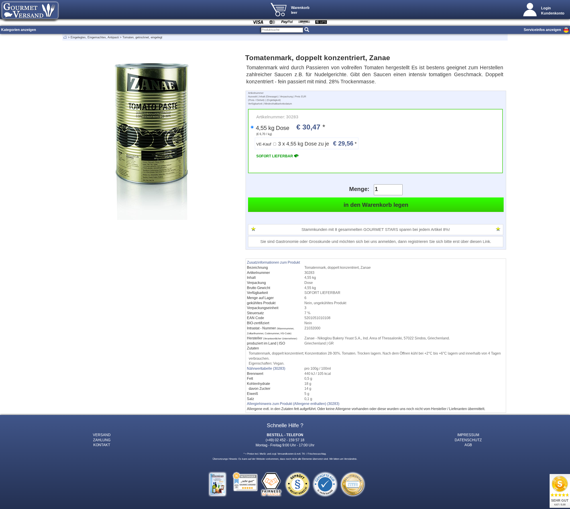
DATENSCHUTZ (468, 440)
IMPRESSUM (468, 435)
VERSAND (102, 435)
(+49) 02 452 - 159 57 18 (285, 440)
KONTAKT (101, 445)
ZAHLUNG (101, 440)
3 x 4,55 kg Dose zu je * (306, 143)
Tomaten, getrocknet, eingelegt (142, 37)
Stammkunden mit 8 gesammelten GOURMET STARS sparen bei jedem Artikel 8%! (375, 229)
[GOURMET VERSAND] (30, 21)
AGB (468, 445)
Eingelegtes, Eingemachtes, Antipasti (95, 37)
